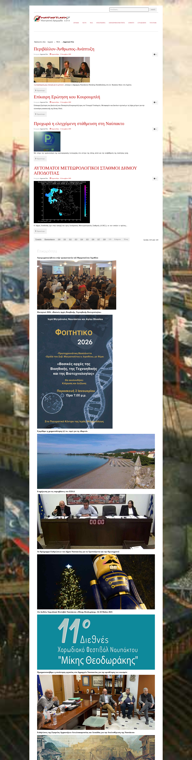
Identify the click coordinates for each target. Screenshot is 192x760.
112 (70, 239)
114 (81, 239)
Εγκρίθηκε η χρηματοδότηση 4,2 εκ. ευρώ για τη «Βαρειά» (62, 431)
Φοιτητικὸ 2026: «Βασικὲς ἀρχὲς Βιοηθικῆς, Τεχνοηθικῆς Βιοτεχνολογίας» (69, 312)
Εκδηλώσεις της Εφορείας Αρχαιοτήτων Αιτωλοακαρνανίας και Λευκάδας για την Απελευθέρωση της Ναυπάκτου (85, 732)
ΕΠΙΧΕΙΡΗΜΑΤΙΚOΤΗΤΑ (117, 23)
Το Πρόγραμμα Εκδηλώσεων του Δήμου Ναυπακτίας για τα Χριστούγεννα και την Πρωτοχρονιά (78, 552)
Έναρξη (38, 239)
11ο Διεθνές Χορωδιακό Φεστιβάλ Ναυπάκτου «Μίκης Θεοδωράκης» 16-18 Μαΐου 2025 (74, 612)
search (153, 9)
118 (104, 239)
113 (76, 239)
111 (64, 239)
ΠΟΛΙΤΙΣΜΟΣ (100, 23)
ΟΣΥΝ (84, 23)
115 (87, 239)
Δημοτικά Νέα (44, 54)
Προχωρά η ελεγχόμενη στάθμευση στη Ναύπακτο (79, 123)
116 (93, 239)
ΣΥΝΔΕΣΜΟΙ (142, 23)
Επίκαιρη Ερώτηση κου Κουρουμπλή (67, 96)
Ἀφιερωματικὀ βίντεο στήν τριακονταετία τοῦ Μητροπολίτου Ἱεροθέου (67, 258)
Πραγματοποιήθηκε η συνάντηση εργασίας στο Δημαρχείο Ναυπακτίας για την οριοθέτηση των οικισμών (82, 672)
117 (98, 239)
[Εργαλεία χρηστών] (155, 55)
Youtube (153, 23)
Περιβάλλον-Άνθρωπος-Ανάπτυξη (64, 48)
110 (59, 239)
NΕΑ (91, 23)
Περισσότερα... (41, 90)
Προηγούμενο (49, 239)
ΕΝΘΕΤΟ (131, 23)
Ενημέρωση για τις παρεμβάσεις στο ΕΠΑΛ (56, 491)
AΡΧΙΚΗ (76, 23)
